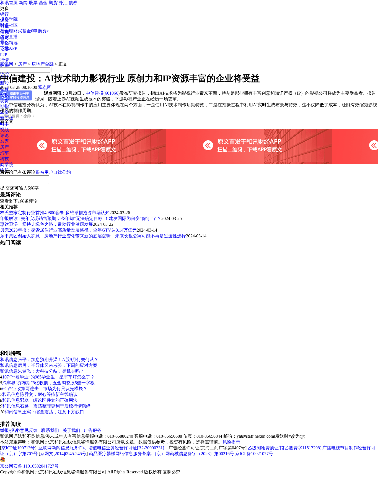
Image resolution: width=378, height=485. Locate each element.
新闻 (23, 2)
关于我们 (71, 430)
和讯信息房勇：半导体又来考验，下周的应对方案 (48, 365)
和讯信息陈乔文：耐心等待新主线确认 (39, 394)
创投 (4, 94)
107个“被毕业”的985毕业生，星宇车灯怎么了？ (48, 377)
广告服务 (93, 430)
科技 (4, 158)
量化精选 (9, 42)
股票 (33, 2)
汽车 (4, 153)
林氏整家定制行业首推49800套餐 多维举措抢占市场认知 (55, 212)
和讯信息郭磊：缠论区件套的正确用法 (39, 400)
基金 (43, 2)
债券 (73, 2)
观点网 (44, 87)
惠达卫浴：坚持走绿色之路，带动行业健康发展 (46, 224)
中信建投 (94, 93)
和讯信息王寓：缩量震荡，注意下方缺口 (44, 411)
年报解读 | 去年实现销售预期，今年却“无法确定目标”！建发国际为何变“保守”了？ (80, 218)
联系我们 (50, 430)
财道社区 (9, 25)
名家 (4, 141)
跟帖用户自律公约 (53, 172)
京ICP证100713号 (18, 447)
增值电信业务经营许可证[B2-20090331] (126, 447)
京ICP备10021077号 (254, 453)
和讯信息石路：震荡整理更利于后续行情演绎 (46, 406)
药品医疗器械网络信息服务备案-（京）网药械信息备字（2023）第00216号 (161, 453)
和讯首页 (9, 2)
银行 (4, 14)
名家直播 (9, 36)
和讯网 (6, 64)
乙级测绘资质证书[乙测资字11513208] (284, 447)
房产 (4, 147)
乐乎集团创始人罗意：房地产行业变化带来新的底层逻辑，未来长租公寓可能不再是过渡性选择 (93, 236)
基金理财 (9, 30)
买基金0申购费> (33, 30)
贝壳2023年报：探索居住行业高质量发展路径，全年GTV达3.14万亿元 (68, 230)
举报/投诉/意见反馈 (19, 430)
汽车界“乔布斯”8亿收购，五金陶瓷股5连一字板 (48, 382)
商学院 (6, 164)
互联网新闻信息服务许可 (62, 447)
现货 (4, 100)
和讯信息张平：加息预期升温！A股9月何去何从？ (49, 359)
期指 (4, 106)
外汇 (63, 2)
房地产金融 (43, 64)
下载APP (8, 48)
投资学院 (9, 19)
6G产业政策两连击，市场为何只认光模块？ (44, 388)
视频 (4, 129)
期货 (53, 2)
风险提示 (231, 442)
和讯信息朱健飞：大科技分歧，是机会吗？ (42, 371)
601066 (111, 93)
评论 (4, 135)
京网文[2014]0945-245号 (63, 453)
